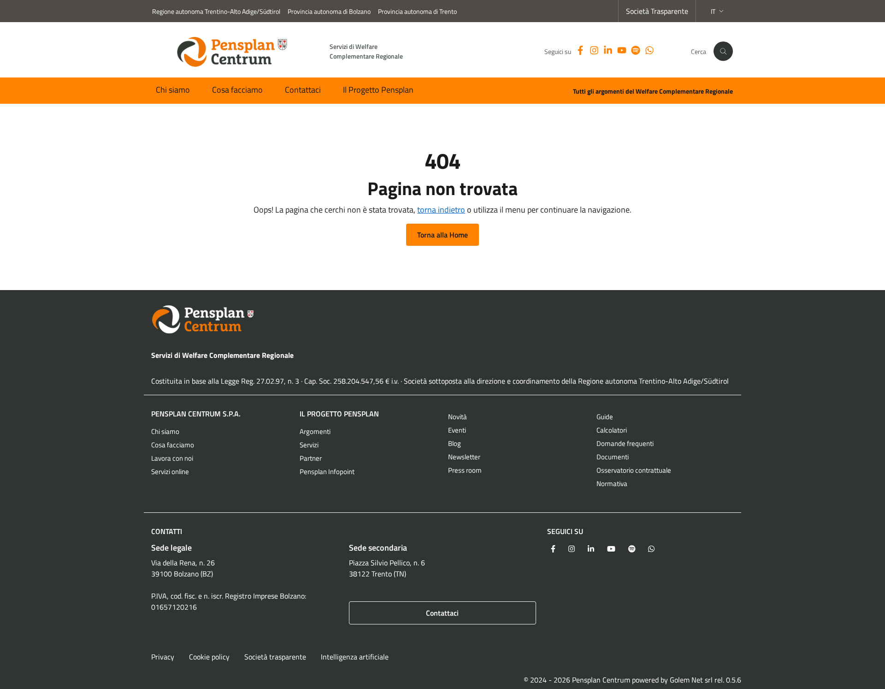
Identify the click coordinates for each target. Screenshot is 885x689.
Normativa (611, 483)
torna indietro (441, 209)
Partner (311, 458)
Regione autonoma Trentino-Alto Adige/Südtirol (216, 11)
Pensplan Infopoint (327, 471)
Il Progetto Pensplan (378, 89)
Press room (465, 470)
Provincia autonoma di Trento (417, 11)
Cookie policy (209, 656)
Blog (454, 443)
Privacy (162, 656)
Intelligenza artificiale (355, 656)
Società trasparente (275, 656)
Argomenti (315, 431)
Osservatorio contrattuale (633, 470)
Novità (457, 416)
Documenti (612, 456)
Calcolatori (611, 430)
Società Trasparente (657, 11)
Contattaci (303, 89)
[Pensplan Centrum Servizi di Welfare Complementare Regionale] (442, 319)
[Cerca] (723, 51)
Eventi (457, 430)
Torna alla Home (442, 234)
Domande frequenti (625, 443)
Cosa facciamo (237, 89)
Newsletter (464, 456)
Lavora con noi (172, 458)
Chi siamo (173, 89)
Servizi (309, 445)
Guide (604, 416)
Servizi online (170, 471)
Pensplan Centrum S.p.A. (196, 413)
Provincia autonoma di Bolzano (329, 11)
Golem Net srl (691, 679)
